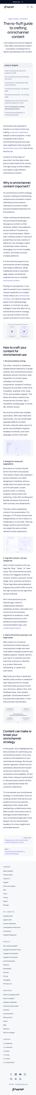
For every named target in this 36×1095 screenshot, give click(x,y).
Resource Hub (7, 1017)
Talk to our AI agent (9, 886)
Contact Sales (7, 875)
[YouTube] (20, 1074)
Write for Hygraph (9, 1032)
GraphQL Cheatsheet (10, 1002)
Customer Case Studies (10, 1006)
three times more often (13, 148)
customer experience (19, 132)
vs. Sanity (6, 1051)
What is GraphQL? (9, 998)
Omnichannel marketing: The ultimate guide (17, 90)
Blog (4, 1025)
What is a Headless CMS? (11, 995)
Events (5, 1021)
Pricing (5, 976)
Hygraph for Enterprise (10, 957)
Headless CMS (7, 916)
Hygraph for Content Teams (12, 950)
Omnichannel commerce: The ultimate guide (17, 96)
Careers (5, 878)
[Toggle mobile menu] (32, 7)
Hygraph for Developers (10, 953)
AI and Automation (9, 961)
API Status (6, 984)
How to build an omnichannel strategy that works (17, 78)
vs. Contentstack (8, 1062)
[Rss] (20, 1079)
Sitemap (6, 905)
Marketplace (7, 969)
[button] (18, 2)
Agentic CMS (7, 920)
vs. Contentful (7, 1047)
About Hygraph (8, 871)
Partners (6, 972)
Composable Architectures (11, 927)
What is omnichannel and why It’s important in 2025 (15, 72)
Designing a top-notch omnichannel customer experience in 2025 (16, 102)
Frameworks (7, 931)
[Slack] (16, 1079)
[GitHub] (11, 1079)
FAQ (4, 890)
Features (6, 965)
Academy (6, 1010)
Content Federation (9, 924)
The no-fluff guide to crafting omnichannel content (14, 108)
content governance (12, 628)
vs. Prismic (6, 1059)
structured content (11, 280)
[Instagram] (25, 1074)
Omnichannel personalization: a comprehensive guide (15, 114)
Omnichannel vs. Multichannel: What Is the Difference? (16, 84)
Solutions (6, 1029)
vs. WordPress (7, 1043)
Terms (5, 894)
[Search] (28, 7)
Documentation (8, 1014)
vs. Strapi (6, 1055)
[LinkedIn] (16, 1074)
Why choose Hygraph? (10, 946)
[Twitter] (11, 1074)
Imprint (5, 901)
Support (5, 882)
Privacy (5, 897)
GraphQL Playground (9, 935)
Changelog (6, 980)
